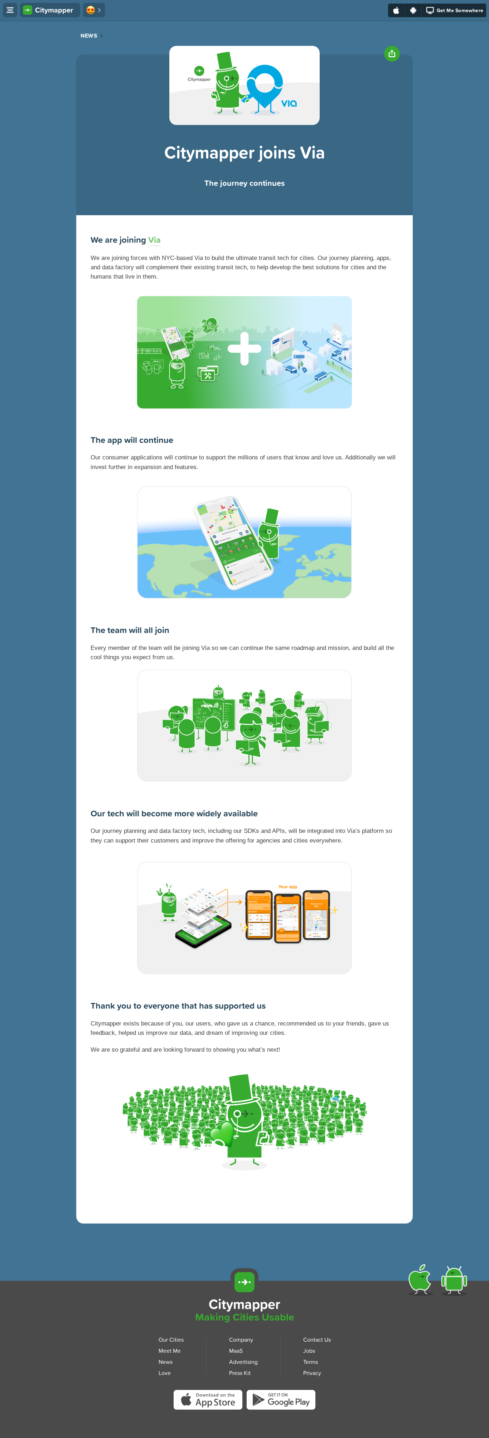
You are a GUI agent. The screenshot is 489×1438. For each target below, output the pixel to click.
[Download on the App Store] (396, 10)
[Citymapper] (244, 1282)
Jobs (309, 1351)
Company (241, 1339)
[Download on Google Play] (413, 10)
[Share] (392, 54)
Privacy (312, 1373)
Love (165, 1373)
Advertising (243, 1362)
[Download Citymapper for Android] (455, 1282)
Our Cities (171, 1339)
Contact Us (317, 1339)
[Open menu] (10, 10)
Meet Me (170, 1351)
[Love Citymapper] (94, 10)
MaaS (236, 1351)
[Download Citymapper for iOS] (422, 1282)
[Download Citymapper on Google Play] (281, 1401)
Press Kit (240, 1373)
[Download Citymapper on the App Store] (210, 1402)
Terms (310, 1362)
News (89, 36)
